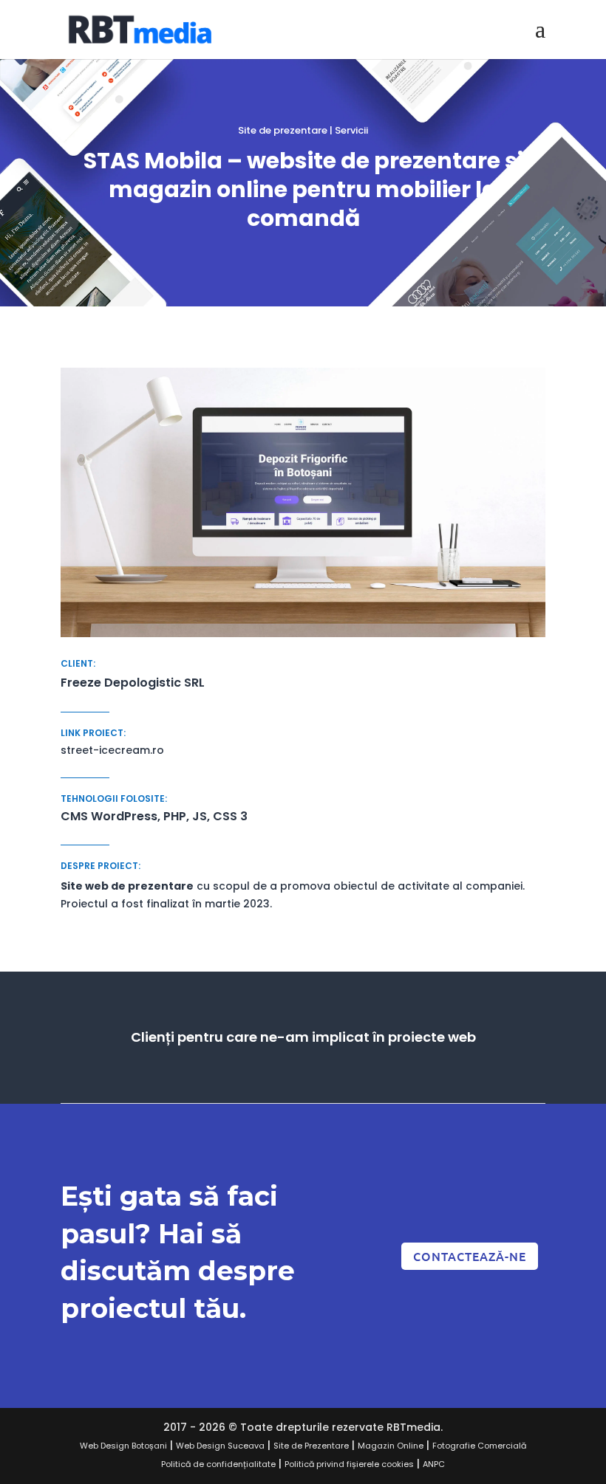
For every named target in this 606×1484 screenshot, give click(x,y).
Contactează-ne (469, 1256)
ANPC (434, 1464)
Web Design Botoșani (123, 1446)
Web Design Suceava (220, 1446)
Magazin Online (390, 1446)
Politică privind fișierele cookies (349, 1464)
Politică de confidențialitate (218, 1464)
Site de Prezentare (311, 1446)
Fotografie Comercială (479, 1446)
